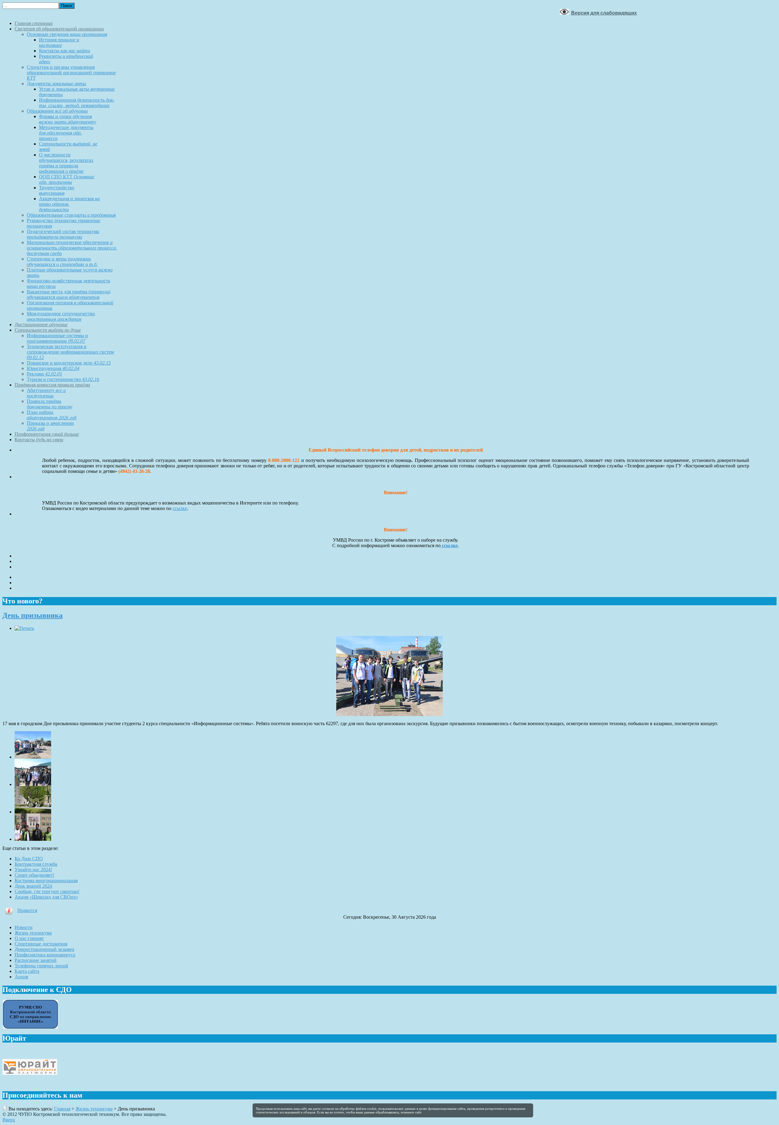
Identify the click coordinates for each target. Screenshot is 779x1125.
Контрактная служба (36, 864)
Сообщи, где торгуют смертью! (47, 891)
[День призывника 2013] (33, 757)
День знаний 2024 (33, 886)
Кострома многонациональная (46, 880)
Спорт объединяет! (34, 875)
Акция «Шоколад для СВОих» (46, 897)
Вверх (8, 1119)
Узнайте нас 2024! (33, 869)
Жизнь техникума (94, 1108)
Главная (62, 1108)
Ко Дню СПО (29, 858)
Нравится (27, 910)
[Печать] (24, 628)
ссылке (180, 508)
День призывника (32, 615)
